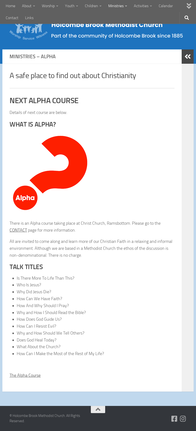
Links (29, 18)
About (27, 6)
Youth (70, 6)
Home (10, 6)
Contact (12, 18)
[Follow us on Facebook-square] (174, 418)
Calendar (166, 6)
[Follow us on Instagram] (183, 418)
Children (91, 6)
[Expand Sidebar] (188, 56)
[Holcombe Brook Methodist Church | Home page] (98, 30)
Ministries (116, 6)
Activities (141, 6)
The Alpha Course (25, 375)
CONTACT (18, 230)
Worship (48, 6)
